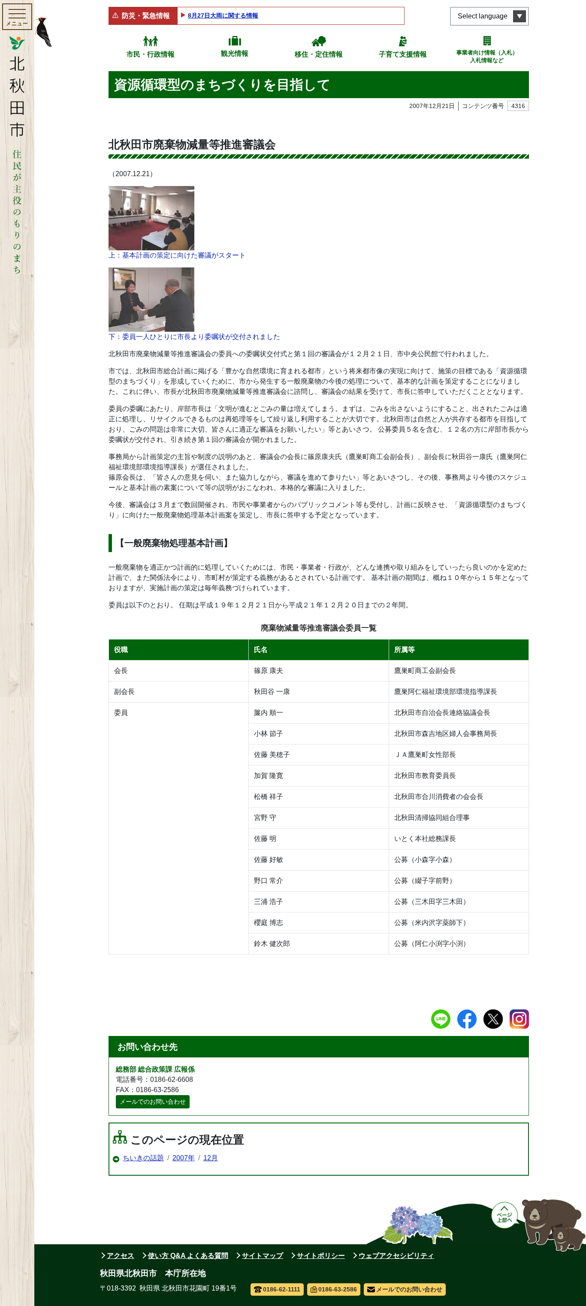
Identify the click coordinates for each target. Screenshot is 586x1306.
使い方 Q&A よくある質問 (188, 1255)
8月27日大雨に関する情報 (223, 15)
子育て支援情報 (403, 54)
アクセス (120, 1255)
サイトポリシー (321, 1255)
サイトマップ (262, 1255)
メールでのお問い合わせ (153, 1101)
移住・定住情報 (319, 54)
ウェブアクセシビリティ (396, 1255)
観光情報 (234, 53)
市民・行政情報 (151, 54)
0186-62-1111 (281, 1289)
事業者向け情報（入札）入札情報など (487, 56)
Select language (482, 16)
